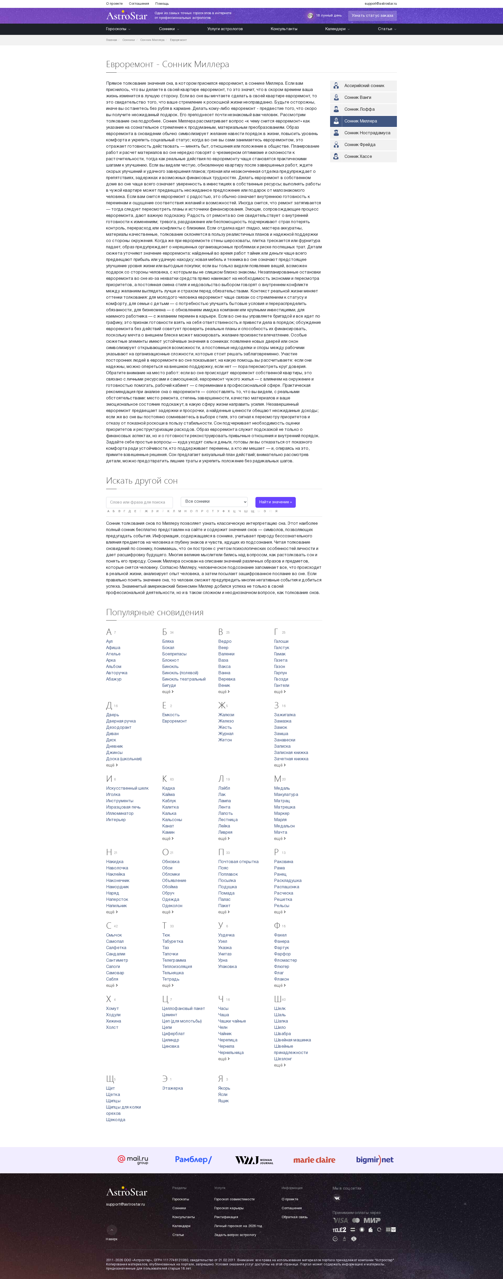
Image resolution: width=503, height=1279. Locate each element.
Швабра (282, 1034)
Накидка (114, 862)
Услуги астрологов (225, 29)
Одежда (170, 900)
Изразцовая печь (123, 807)
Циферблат (173, 1034)
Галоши (281, 642)
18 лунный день (329, 15)
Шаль (280, 1015)
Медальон (284, 826)
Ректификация (226, 1217)
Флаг (279, 973)
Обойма (170, 887)
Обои (167, 868)
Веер (223, 648)
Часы (223, 1009)
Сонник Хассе (358, 157)
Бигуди (169, 686)
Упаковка (227, 967)
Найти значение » (275, 502)
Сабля (112, 979)
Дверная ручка (121, 721)
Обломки (171, 874)
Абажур (114, 679)
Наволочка (117, 868)
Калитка (170, 807)
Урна (223, 960)
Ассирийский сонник (364, 86)
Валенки (226, 654)
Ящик (223, 1101)
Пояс (223, 868)
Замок (280, 728)
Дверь (112, 715)
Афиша (113, 648)
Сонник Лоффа (360, 109)
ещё (167, 692)
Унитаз (225, 954)
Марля (280, 820)
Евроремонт (174, 721)
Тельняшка (173, 973)
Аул (109, 642)
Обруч (168, 893)
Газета (280, 660)
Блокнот (170, 660)
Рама (279, 868)
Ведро (225, 642)
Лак (222, 795)
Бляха (168, 642)
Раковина (283, 862)
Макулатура (286, 795)
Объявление (174, 881)
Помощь (162, 4)
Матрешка (284, 807)
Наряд (112, 893)
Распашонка (286, 887)
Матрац (282, 801)
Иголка (113, 795)
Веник (224, 686)
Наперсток (117, 900)
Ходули (113, 1015)
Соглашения (139, 4)
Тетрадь (170, 979)
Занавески (284, 740)
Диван (112, 734)
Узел (222, 942)
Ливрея (225, 832)
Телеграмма (174, 960)
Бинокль (170, 667)
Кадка (168, 788)
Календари (335, 29)
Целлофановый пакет (183, 1009)
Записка (282, 746)
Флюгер (281, 967)
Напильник (116, 906)
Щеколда (115, 1120)
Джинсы (114, 753)
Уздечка (226, 935)
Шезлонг (283, 1059)
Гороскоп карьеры (229, 1208)
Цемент (170, 1015)
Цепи (167, 1028)
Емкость (171, 715)
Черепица (227, 1040)
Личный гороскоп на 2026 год (238, 1226)
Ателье (113, 654)
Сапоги (113, 967)
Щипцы (113, 1101)
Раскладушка (288, 881)
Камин (168, 832)
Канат (168, 826)
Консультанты (284, 29)
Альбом (113, 667)
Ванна (224, 673)
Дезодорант (119, 728)
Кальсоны (172, 820)
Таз (165, 948)
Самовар (115, 973)
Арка (111, 660)
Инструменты (120, 801)
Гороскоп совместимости (234, 1199)
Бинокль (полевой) (180, 673)
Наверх (111, 1239)
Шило (280, 1028)
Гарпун (280, 673)
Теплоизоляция (177, 967)
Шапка (281, 1021)
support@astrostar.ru (381, 4)
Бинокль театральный (184, 679)
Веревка (227, 679)
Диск (111, 740)
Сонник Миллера (361, 121)
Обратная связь (295, 1217)
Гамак (280, 654)
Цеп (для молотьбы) (182, 1021)
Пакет (224, 906)
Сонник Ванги (358, 98)
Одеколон (172, 906)
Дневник (114, 746)
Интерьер (116, 820)
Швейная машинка (292, 1040)
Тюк (166, 935)
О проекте (114, 4)
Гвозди (281, 679)
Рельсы (281, 906)
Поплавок (228, 874)
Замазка (282, 721)
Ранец (280, 874)
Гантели (281, 686)
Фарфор (282, 954)
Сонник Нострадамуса (367, 133)
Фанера (281, 942)
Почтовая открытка (238, 862)
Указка (225, 948)
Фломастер (285, 960)
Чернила (226, 1046)
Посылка (227, 881)
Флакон (281, 979)
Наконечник (118, 881)
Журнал (226, 734)
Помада (226, 893)
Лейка (224, 826)
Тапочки (170, 954)
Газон (279, 667)
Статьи (385, 29)
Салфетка (116, 948)
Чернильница (231, 1053)
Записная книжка (291, 753)
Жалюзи (226, 715)
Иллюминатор (120, 814)
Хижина (113, 1021)
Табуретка (172, 942)
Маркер (281, 814)
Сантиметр (117, 960)
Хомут (112, 1009)
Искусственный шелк (127, 788)
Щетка (113, 1095)
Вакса (224, 667)
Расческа (283, 893)
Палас (224, 900)
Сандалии (115, 954)
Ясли (223, 1095)
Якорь (224, 1088)
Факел (280, 935)
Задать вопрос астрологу (235, 1235)
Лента (224, 807)
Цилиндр (170, 1040)
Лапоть (225, 814)
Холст (112, 1028)
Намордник (117, 887)
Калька (169, 814)
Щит (110, 1088)
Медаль (282, 788)
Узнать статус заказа (372, 16)
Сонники (167, 29)
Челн (223, 1028)
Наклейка (115, 874)
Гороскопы (116, 29)
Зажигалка (285, 715)
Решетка (283, 900)
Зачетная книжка (291, 759)
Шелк (280, 1009)
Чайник (225, 1034)
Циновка (170, 1046)
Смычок (114, 935)
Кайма (168, 795)
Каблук (169, 801)
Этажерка (172, 1088)
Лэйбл (224, 788)
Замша (281, 734)
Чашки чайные (232, 1021)
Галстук (281, 648)
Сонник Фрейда (360, 145)
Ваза (223, 660)
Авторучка (116, 673)
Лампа (224, 801)
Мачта (280, 832)
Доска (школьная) (124, 759)
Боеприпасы (174, 654)
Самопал (115, 942)
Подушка (227, 887)
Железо (226, 721)
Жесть (225, 728)
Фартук (281, 948)
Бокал (168, 648)
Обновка (170, 862)
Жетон (225, 740)
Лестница (228, 820)
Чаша (223, 1015)
